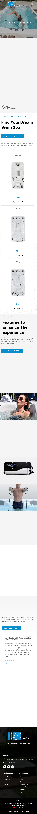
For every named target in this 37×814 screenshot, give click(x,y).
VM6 (18, 198)
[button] (31, 4)
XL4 (18, 304)
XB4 (18, 251)
